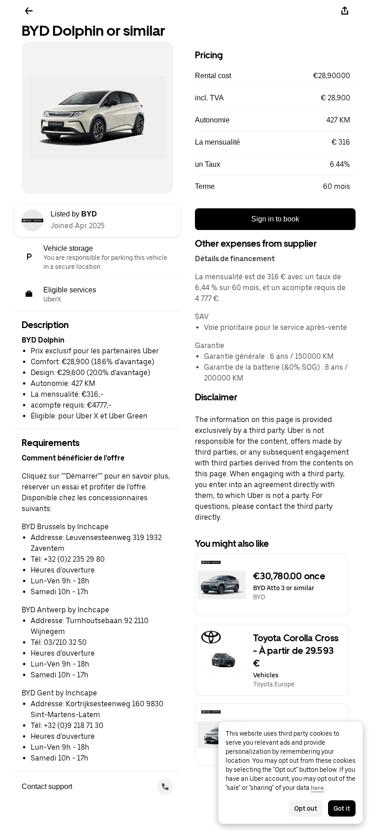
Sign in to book (275, 219)
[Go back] (29, 11)
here (317, 787)
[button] (275, 76)
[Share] (345, 11)
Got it (341, 808)
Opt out (305, 808)
